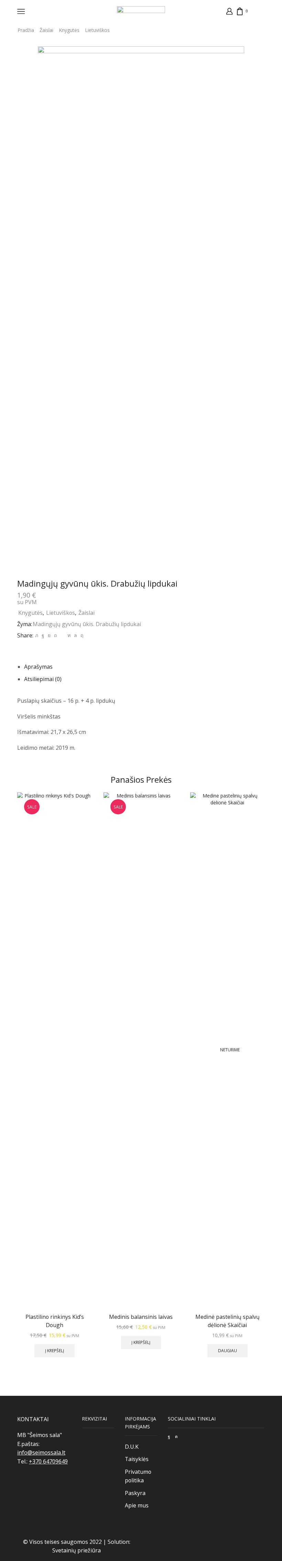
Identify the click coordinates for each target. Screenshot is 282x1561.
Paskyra (135, 1493)
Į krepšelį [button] (54, 1350)
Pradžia (26, 30)
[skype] (81, 635)
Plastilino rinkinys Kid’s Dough (54, 1321)
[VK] (49, 635)
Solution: (119, 1542)
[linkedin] (69, 635)
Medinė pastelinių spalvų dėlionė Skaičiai (227, 1321)
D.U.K (132, 1446)
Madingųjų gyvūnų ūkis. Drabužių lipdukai (87, 624)
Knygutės (69, 30)
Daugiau (227, 1350)
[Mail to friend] (62, 635)
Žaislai (46, 30)
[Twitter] (36, 635)
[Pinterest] (55, 635)
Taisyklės (137, 1459)
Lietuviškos (97, 30)
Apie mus (137, 1505)
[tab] (38, 666)
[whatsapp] (75, 635)
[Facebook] (43, 635)
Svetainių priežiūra (76, 1550)
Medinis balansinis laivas (141, 1317)
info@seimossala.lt (41, 1452)
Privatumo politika (138, 1476)
